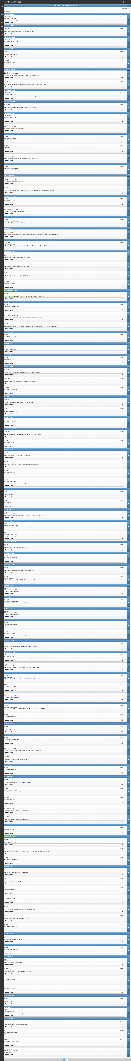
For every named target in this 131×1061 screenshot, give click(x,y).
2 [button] (66, 1059)
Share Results (130, 5)
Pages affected (64, 22)
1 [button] (64, 1059)
